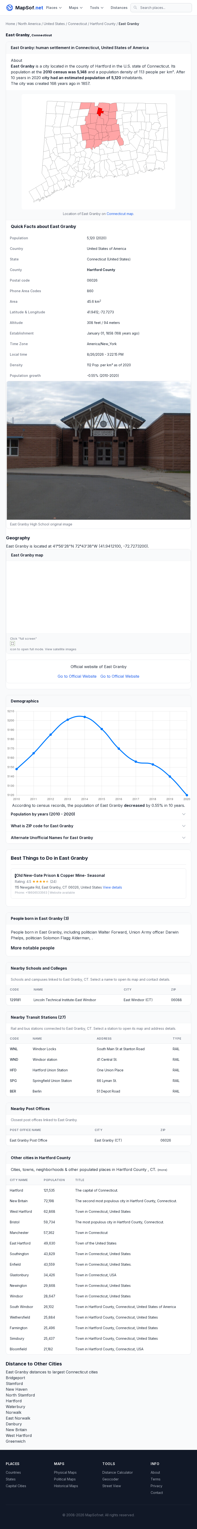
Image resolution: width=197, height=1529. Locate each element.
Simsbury (17, 1338)
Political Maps (65, 1479)
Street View (111, 1486)
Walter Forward (112, 932)
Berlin (37, 1091)
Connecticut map (120, 214)
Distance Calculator (117, 1472)
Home (10, 24)
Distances (119, 8)
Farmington (18, 1328)
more (162, 1170)
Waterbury (15, 1406)
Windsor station (45, 1059)
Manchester (19, 1233)
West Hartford (21, 1211)
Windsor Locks (44, 1049)
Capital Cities (16, 1486)
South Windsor (21, 1307)
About (155, 1472)
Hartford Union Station (50, 1070)
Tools (94, 8)
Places (51, 8)
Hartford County (103, 24)
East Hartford (20, 1243)
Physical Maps (65, 1472)
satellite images (64, 649)
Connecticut (77, 24)
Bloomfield (18, 1349)
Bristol (14, 1222)
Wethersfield (20, 1317)
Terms (155, 1479)
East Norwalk (18, 1418)
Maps (73, 8)
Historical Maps (66, 1486)
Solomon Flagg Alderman (66, 937)
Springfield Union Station (52, 1081)
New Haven (16, 1389)
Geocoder (110, 1479)
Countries (13, 1472)
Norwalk (13, 1412)
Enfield (15, 1264)
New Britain (19, 1201)
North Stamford (20, 1395)
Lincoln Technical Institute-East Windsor (65, 1000)
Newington (18, 1285)
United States (54, 24)
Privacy (156, 1486)
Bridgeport (15, 1377)
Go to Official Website (77, 676)
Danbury (14, 1424)
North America (29, 24)
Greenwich (15, 1441)
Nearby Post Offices (30, 1108)
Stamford (14, 1383)
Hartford (103, 66)
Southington (19, 1254)
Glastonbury (19, 1275)
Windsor (16, 1296)
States (11, 1479)
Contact (157, 1493)
